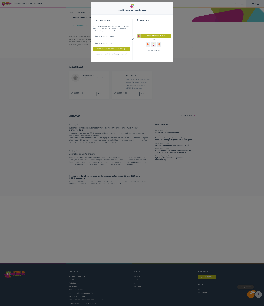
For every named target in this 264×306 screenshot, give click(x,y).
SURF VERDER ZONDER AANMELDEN (110, 49)
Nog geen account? (154, 50)
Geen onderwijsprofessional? (118, 54)
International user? (102, 54)
